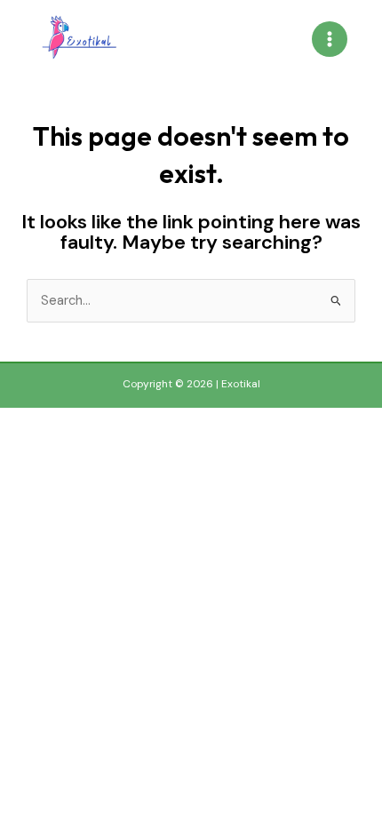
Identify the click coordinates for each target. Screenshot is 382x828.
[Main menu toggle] (329, 39)
